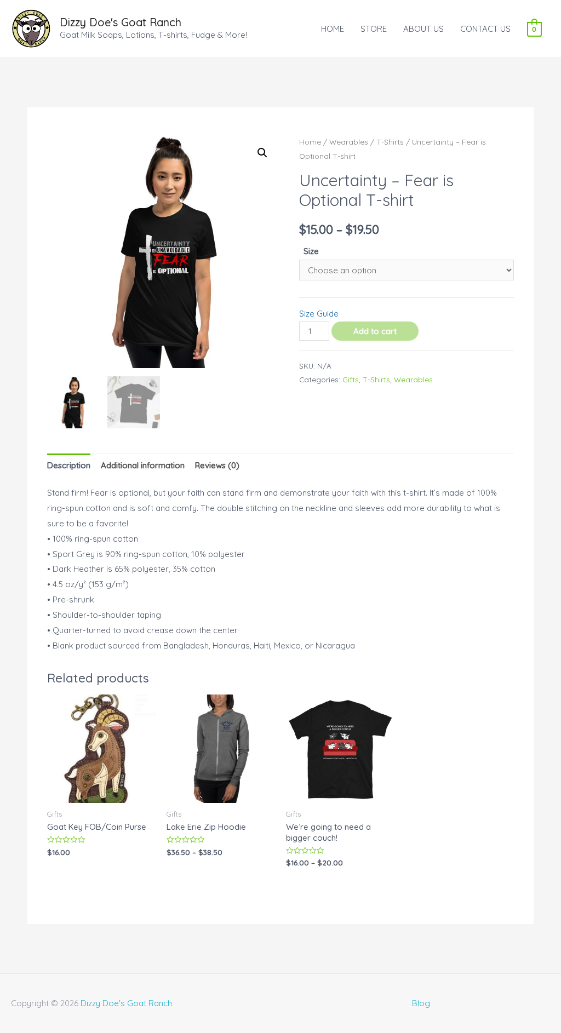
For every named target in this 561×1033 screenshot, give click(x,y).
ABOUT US (423, 29)
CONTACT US (485, 29)
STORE (373, 29)
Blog (421, 1003)
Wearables (348, 141)
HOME (332, 29)
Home (310, 141)
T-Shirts (390, 141)
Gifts (350, 379)
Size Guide (319, 313)
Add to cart (375, 331)
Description (68, 465)
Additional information (143, 465)
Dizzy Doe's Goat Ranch (120, 22)
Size (311, 251)
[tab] (68, 465)
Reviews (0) (217, 465)
